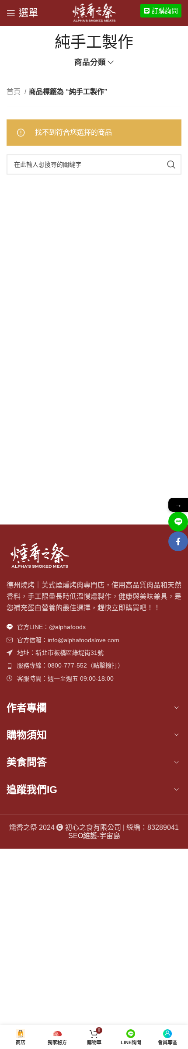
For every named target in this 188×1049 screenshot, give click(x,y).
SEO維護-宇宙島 (94, 835)
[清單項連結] (94, 627)
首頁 (14, 91)
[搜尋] (171, 164)
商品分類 (90, 62)
